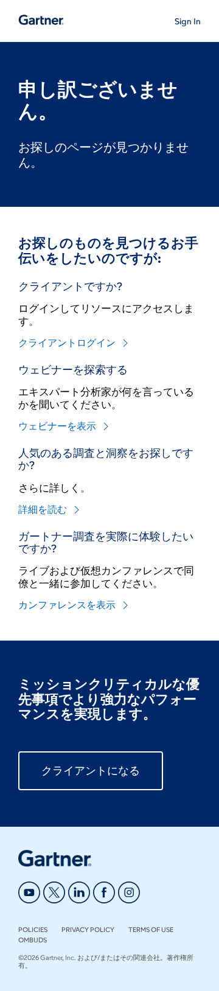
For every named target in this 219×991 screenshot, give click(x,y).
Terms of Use (150, 929)
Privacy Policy (87, 929)
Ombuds (32, 940)
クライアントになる (90, 770)
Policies (32, 929)
